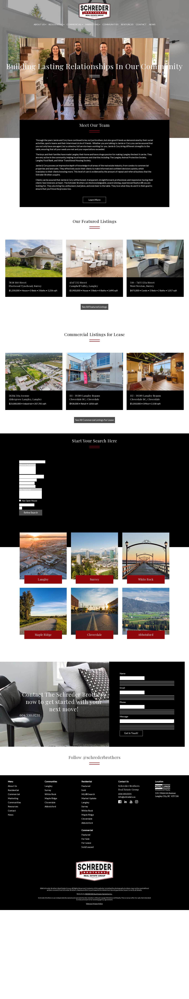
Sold (83, 790)
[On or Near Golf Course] (30, 497)
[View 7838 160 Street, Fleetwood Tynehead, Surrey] (33, 258)
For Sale (85, 839)
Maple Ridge (51, 798)
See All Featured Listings (94, 306)
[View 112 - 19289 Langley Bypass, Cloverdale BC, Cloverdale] (155, 372)
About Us (12, 786)
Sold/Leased (87, 847)
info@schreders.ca (126, 797)
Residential (13, 790)
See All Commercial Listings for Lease (94, 420)
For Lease (86, 843)
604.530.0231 (30, 715)
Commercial (14, 794)
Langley (48, 786)
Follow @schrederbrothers (94, 757)
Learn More (94, 199)
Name (122, 673)
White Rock (50, 794)
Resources (127, 24)
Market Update (88, 798)
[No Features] (30, 489)
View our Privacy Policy (94, 904)
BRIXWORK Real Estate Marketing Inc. (98, 894)
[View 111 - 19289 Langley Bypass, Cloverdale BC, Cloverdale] (94, 372)
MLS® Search (88, 794)
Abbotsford (50, 806)
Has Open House (29, 500)
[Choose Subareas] (27, 465)
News (152, 24)
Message (124, 716)
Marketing (13, 798)
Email (122, 688)
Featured (85, 786)
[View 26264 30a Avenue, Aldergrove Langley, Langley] (33, 372)
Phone (123, 702)
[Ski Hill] (30, 494)
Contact (141, 24)
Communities (111, 24)
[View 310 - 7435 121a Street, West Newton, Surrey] (155, 258)
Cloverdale (50, 802)
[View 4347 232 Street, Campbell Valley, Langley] (94, 258)
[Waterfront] (30, 492)
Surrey (48, 790)
